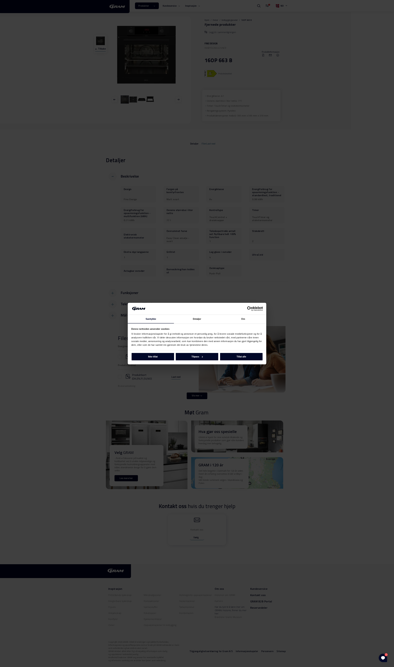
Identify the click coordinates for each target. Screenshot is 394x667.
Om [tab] (243, 318)
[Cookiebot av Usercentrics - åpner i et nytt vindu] (249, 308)
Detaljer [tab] (197, 318)
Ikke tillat (153, 356)
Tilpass (195, 356)
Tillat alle (241, 356)
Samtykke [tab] (151, 318)
